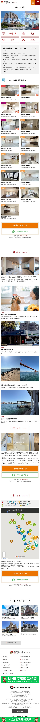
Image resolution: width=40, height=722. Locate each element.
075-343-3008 (24, 236)
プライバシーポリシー (8, 673)
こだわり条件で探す (26, 662)
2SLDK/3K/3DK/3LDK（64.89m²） (28, 149)
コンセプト (5, 656)
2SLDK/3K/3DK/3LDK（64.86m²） (28, 132)
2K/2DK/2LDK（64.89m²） (7, 149)
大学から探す (6, 667)
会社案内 (23, 670)
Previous (3, 266)
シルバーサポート (7, 670)
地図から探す (24, 667)
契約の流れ (5, 662)
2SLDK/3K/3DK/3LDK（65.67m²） (8, 200)
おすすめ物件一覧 (25, 656)
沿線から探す (24, 665)
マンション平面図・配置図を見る (16, 80)
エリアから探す (7, 665)
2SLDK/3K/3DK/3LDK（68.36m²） (8, 98)
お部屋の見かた (25, 659)
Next (37, 266)
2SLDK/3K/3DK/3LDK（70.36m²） (28, 98)
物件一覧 (5, 659)
